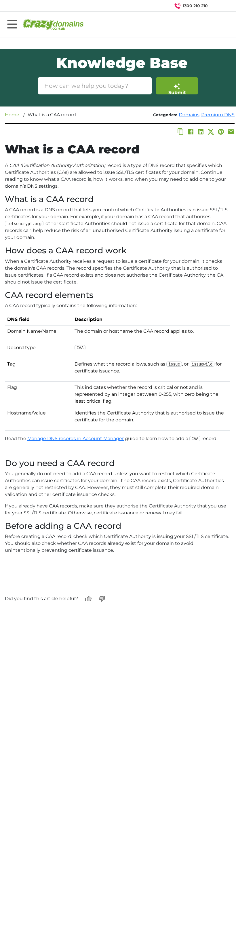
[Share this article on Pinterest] (220, 132)
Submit (177, 92)
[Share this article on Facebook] (190, 132)
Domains (189, 114)
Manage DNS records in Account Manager (75, 438)
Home (12, 114)
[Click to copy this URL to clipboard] (180, 132)
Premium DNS (218, 114)
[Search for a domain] (220, 5)
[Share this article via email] (231, 132)
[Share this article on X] (210, 132)
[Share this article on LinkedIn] (200, 132)
